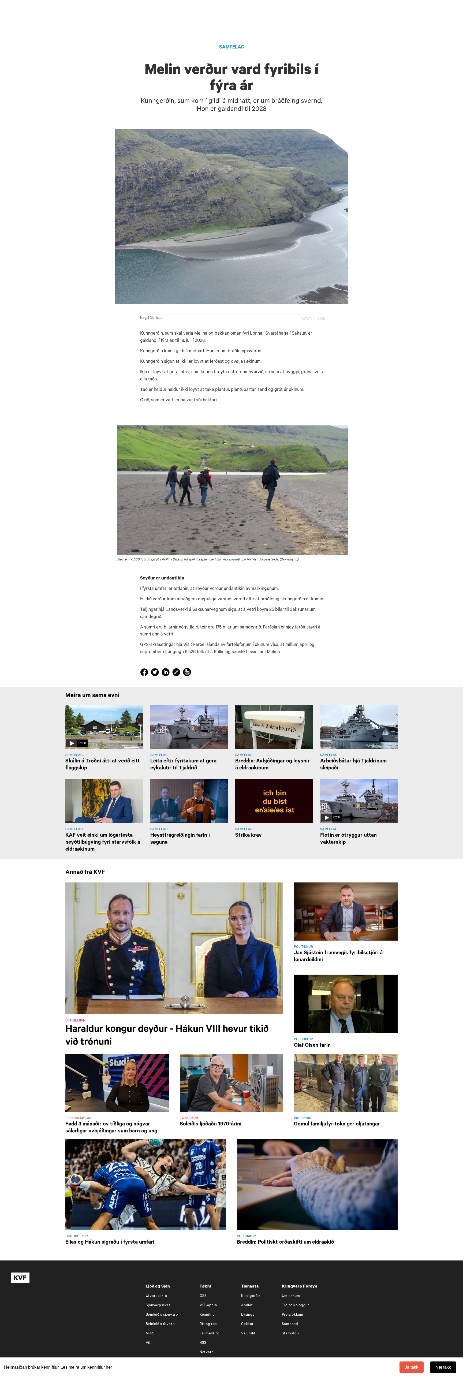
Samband (290, 1324)
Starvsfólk (291, 1334)
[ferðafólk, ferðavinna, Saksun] (232, 490)
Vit (148, 1343)
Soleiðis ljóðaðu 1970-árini (210, 1125)
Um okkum (291, 1296)
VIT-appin (208, 1306)
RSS (203, 1343)
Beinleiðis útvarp (160, 1324)
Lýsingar (248, 1315)
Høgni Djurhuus (151, 318)
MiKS (150, 1334)
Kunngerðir (250, 1296)
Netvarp (207, 1352)
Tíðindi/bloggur (295, 1306)
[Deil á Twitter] (155, 673)
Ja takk (411, 1367)
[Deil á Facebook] (145, 673)
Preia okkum (292, 1315)
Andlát (247, 1306)
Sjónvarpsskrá (158, 1306)
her (109, 1367)
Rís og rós (208, 1324)
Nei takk (443, 1367)
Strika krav (248, 836)
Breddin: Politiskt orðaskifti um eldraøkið (285, 1243)
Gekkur (247, 1324)
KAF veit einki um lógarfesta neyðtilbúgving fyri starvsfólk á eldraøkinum (102, 843)
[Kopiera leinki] (176, 673)
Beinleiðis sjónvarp (162, 1315)
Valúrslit (248, 1334)
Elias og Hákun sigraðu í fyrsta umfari (109, 1243)
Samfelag (231, 47)
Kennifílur (208, 1315)
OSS (203, 1296)
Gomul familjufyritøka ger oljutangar (337, 1125)
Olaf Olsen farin (312, 1046)
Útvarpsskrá (156, 1296)
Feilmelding (210, 1334)
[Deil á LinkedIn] (166, 673)
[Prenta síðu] (187, 673)
